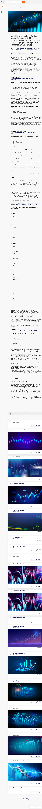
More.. (39, 425)
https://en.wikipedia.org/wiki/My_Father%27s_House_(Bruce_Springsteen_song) (26, 173)
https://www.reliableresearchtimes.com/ (27, 406)
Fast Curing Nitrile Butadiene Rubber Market (26, 48)
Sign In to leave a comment (17, 413)
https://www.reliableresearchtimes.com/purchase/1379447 (25, 204)
